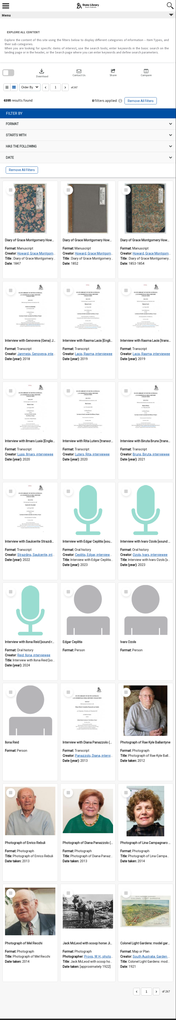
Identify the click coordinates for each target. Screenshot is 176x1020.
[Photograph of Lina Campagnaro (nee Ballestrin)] (145, 811)
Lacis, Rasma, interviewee (93, 354)
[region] (88, 142)
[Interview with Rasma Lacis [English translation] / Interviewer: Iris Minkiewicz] (88, 309)
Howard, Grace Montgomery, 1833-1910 (46, 253)
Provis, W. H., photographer (103, 956)
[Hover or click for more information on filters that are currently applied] (120, 100)
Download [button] (42, 73)
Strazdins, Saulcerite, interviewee (41, 555)
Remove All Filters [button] (141, 101)
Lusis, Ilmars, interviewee (35, 454)
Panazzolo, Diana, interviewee (97, 755)
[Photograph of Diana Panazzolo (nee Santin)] (88, 811)
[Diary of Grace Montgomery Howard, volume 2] (88, 208)
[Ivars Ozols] (145, 610)
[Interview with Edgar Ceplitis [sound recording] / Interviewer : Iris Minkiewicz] (88, 510)
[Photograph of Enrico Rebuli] (30, 811)
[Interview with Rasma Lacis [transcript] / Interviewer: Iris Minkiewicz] (145, 309)
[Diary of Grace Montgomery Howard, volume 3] (145, 208)
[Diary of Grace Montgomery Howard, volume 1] (30, 208)
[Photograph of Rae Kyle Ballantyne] (145, 710)
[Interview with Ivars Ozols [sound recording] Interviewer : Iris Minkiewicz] (145, 510)
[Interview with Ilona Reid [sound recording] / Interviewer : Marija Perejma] (30, 610)
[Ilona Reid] (30, 710)
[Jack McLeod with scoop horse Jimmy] (88, 911)
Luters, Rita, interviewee (92, 454)
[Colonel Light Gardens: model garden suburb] (145, 911)
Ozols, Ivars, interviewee (150, 555)
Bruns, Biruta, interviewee (151, 454)
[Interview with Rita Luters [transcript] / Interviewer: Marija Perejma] (88, 409)
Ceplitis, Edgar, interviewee (94, 555)
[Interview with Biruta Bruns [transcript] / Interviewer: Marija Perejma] (145, 409)
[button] (79, 73)
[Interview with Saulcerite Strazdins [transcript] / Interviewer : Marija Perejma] (30, 510)
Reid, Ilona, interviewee (33, 655)
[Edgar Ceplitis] (88, 610)
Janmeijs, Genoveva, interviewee (41, 354)
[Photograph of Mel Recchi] (30, 911)
